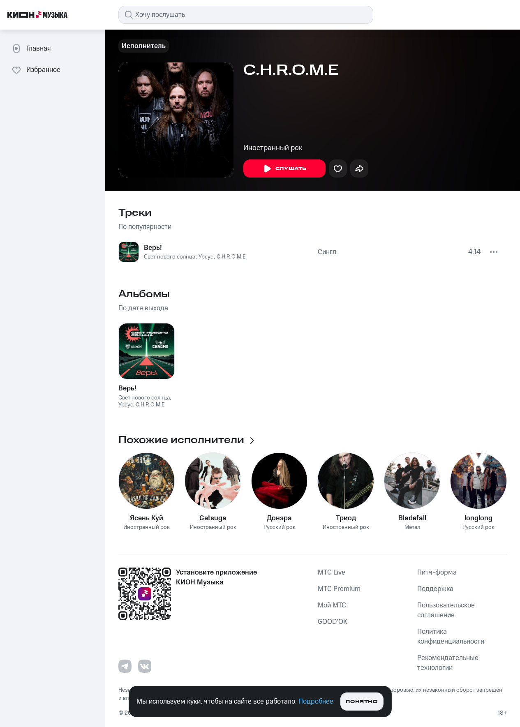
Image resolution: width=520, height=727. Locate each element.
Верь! (153, 248)
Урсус (206, 257)
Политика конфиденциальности (450, 636)
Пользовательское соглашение (446, 610)
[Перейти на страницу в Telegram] (125, 666)
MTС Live (331, 572)
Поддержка (435, 589)
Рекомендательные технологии (447, 663)
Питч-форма (437, 572)
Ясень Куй (146, 518)
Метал (412, 527)
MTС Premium (339, 589)
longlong (478, 518)
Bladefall (412, 518)
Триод (346, 518)
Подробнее (315, 701)
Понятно (361, 701)
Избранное (43, 70)
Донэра (279, 518)
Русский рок (279, 527)
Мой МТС (332, 605)
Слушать (291, 168)
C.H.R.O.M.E (231, 257)
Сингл (327, 252)
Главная (38, 48)
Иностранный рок (273, 148)
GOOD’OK (332, 622)
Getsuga (212, 518)
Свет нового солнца (169, 257)
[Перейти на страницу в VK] (144, 666)
